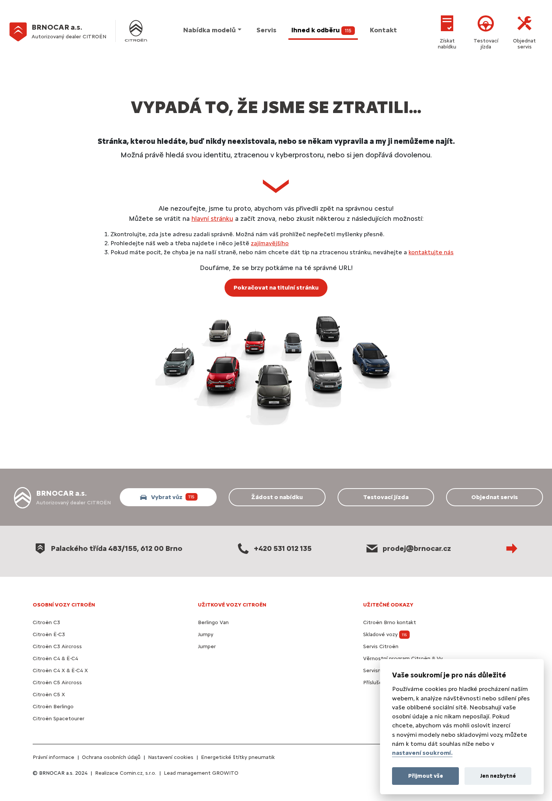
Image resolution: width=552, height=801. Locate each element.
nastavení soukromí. (422, 752)
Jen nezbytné (498, 775)
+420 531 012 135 (283, 548)
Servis (266, 30)
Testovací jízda (486, 44)
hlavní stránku (212, 218)
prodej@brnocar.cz (417, 548)
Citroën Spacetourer (58, 718)
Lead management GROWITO (201, 773)
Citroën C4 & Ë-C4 (55, 658)
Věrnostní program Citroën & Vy (403, 658)
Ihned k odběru (321, 30)
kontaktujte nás (431, 252)
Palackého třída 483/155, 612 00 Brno (116, 548)
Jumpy (205, 634)
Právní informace (53, 757)
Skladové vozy (385, 634)
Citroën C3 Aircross (57, 646)
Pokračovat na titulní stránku (276, 287)
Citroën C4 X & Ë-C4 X (60, 670)
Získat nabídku (447, 44)
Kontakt (383, 30)
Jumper (207, 646)
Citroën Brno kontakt (389, 622)
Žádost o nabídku (277, 497)
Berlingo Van (213, 622)
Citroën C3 (46, 622)
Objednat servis (524, 44)
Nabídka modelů (209, 30)
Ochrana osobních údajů (111, 757)
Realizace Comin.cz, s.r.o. (125, 773)
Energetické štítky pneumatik (238, 757)
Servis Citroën (380, 646)
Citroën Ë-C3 (49, 634)
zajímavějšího (270, 243)
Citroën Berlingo (53, 706)
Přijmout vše (425, 775)
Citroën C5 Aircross (57, 682)
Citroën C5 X (49, 694)
